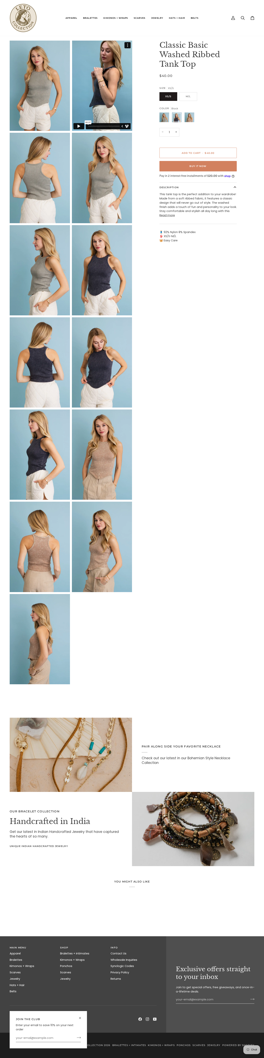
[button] (71, 18)
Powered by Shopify (238, 1045)
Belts (13, 991)
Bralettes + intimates (74, 953)
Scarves (15, 972)
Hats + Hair (17, 985)
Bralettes (16, 960)
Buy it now (197, 166)
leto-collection (90, 1045)
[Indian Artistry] (193, 829)
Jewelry (15, 979)
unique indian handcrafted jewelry (39, 846)
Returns (116, 979)
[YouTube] (155, 1019)
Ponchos (66, 966)
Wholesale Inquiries (124, 960)
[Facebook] (140, 1019)
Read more (167, 215)
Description (169, 187)
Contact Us (118, 953)
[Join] (77, 1037)
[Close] (81, 1016)
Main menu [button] (18, 947)
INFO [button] (114, 947)
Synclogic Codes (122, 966)
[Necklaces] (71, 755)
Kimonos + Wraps (22, 966)
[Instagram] (147, 1019)
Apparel (15, 953)
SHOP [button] (64, 947)
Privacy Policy (120, 972)
